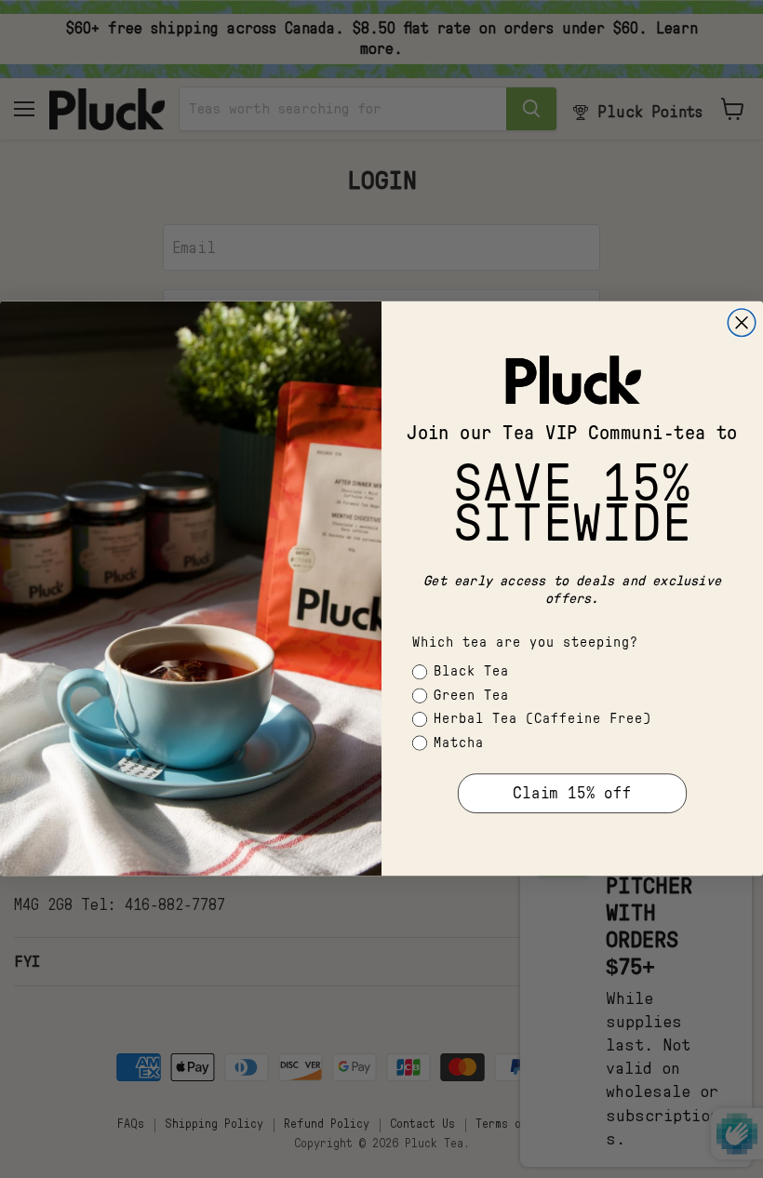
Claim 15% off (572, 794)
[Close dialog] (742, 323)
